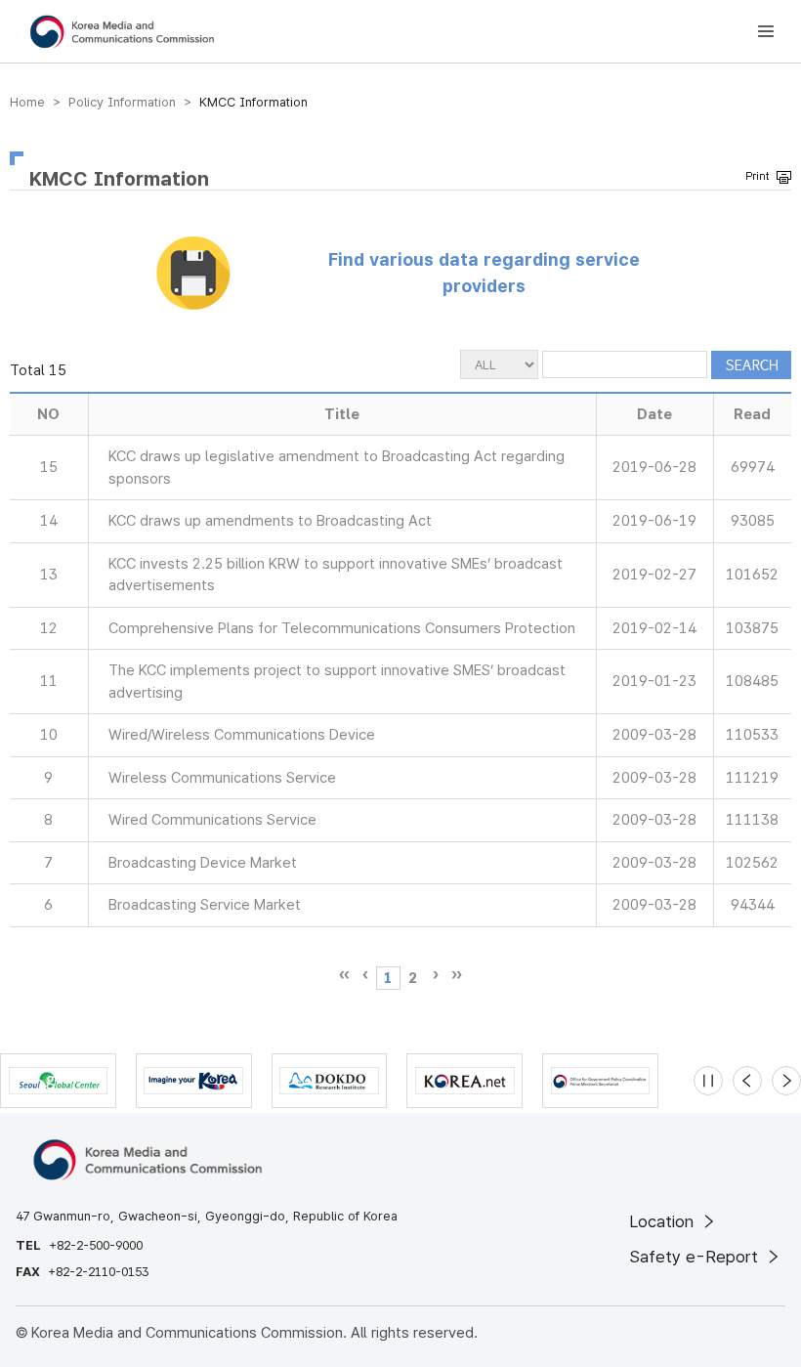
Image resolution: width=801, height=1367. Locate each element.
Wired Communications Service (212, 820)
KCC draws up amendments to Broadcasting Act (270, 521)
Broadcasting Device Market (202, 863)
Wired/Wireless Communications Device (241, 735)
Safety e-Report (696, 1256)
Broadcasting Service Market (204, 905)
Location (663, 1221)
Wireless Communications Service (222, 778)
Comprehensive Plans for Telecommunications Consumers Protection (341, 628)
